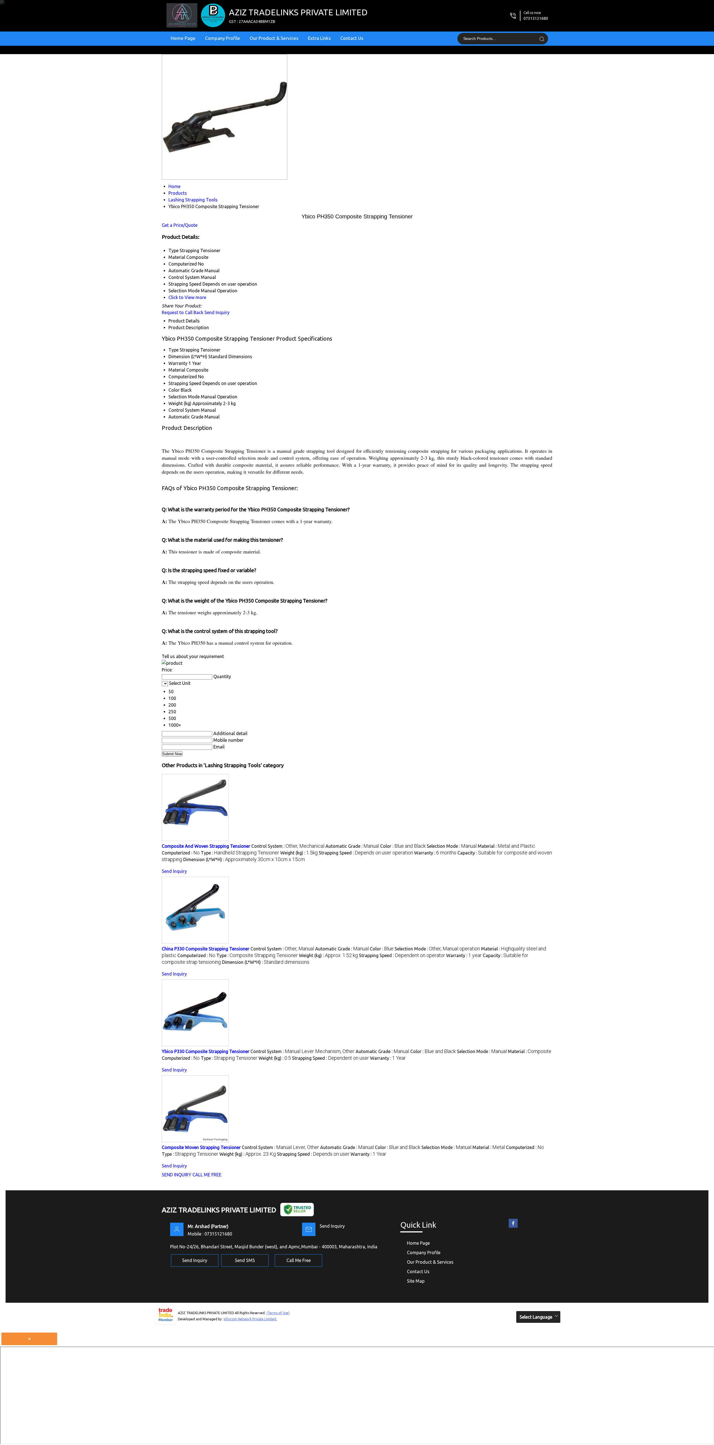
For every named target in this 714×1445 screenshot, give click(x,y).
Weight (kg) (179, 403)
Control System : (287, 846)
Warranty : (435, 852)
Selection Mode (184, 396)
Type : (240, 852)
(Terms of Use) (278, 1313)
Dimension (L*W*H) (187, 356)
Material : (506, 846)
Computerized (182, 376)
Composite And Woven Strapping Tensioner (206, 846)
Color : (403, 846)
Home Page (183, 38)
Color (174, 389)
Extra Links (319, 38)
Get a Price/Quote (179, 225)
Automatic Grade (185, 416)
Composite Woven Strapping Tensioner (201, 1147)
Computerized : (181, 852)
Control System (184, 410)
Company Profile (222, 38)
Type (173, 349)
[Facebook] (513, 1228)
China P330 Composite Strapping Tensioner (205, 948)
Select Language (536, 1316)
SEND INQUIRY (176, 1174)
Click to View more (187, 297)
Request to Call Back (182, 312)
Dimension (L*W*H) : (244, 859)
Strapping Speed (184, 383)
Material (176, 369)
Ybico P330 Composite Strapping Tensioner (205, 1051)
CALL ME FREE (206, 1174)
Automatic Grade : (352, 846)
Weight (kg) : (299, 852)
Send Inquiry (217, 312)
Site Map (415, 1280)
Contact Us (351, 38)
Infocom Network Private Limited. (250, 1319)
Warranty (177, 363)
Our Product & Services (274, 38)
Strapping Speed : (366, 852)
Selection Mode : (452, 846)
